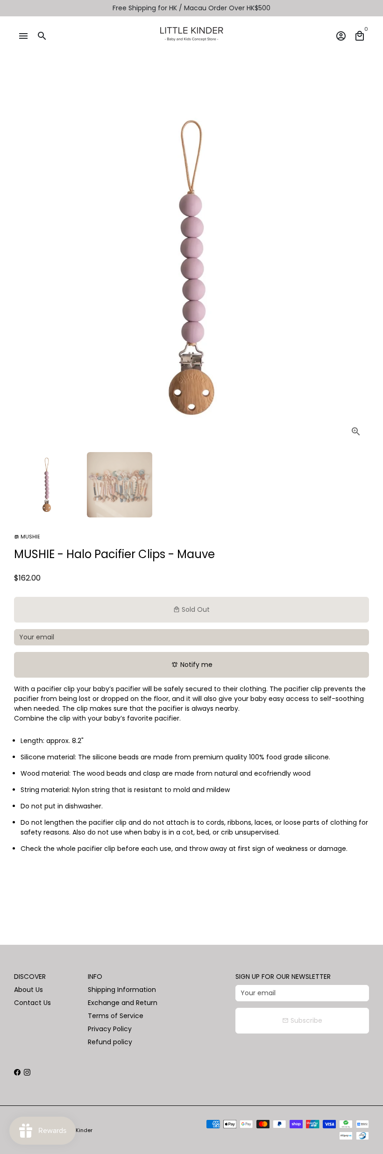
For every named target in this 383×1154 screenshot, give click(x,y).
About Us (28, 989)
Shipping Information (122, 989)
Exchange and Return (122, 1002)
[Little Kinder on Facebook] (17, 1072)
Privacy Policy (110, 1029)
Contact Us (32, 1002)
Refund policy (110, 1042)
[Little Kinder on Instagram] (27, 1072)
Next (357, 267)
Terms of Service (115, 1015)
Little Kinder (77, 1130)
